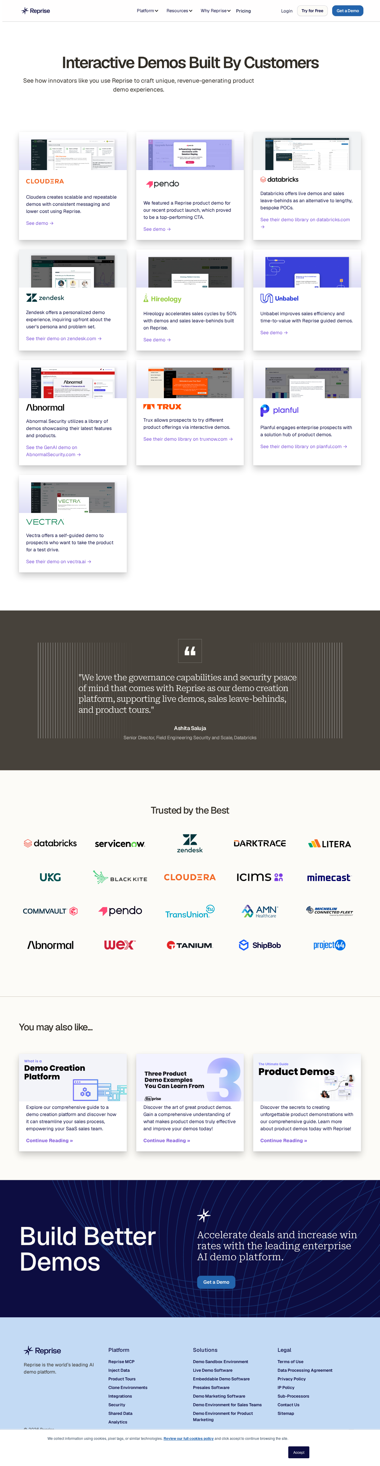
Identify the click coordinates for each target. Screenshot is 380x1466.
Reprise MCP (121, 1361)
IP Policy (286, 1387)
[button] (146, 10)
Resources (177, 10)
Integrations (120, 1396)
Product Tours (122, 1379)
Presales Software (211, 1387)
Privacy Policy (292, 1379)
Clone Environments (128, 1387)
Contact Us (289, 1404)
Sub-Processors (293, 1396)
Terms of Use (290, 1361)
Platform (145, 10)
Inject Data (119, 1370)
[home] (35, 11)
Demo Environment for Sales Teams (227, 1404)
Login (287, 11)
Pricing (243, 11)
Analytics (117, 1422)
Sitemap (286, 1413)
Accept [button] (298, 1452)
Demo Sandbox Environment (220, 1361)
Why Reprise (214, 10)
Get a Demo (348, 10)
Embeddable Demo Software (221, 1379)
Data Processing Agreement (305, 1370)
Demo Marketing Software (219, 1396)
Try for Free (312, 10)
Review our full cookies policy (189, 1438)
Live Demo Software (212, 1370)
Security (116, 1404)
